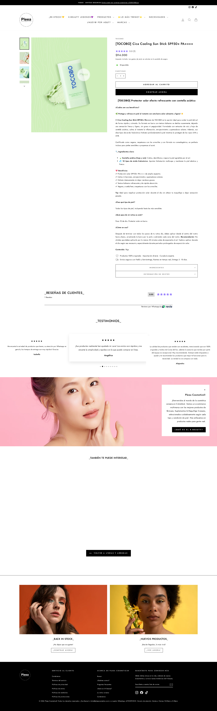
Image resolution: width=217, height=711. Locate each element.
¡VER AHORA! (154, 650)
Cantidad (121, 71)
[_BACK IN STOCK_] (63, 609)
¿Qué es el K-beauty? (189, 429)
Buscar (99, 676)
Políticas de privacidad (60, 684)
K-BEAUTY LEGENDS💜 (81, 17)
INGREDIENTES (156, 268)
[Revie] (167, 306)
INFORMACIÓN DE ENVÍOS (157, 274)
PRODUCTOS (104, 17)
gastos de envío (136, 59)
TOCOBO (120, 39)
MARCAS (122, 22)
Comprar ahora (156, 92)
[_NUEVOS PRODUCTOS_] (154, 609)
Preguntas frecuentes (104, 684)
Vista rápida (40, 517)
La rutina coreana (103, 693)
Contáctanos (56, 676)
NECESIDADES (157, 17)
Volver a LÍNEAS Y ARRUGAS (110, 553)
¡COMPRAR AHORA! (63, 650)
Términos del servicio (59, 680)
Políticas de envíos (58, 689)
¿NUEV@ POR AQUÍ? (99, 22)
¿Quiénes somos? (103, 680)
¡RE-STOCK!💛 (57, 17)
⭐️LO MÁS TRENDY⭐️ (130, 17)
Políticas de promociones (60, 697)
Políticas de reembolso (60, 693)
